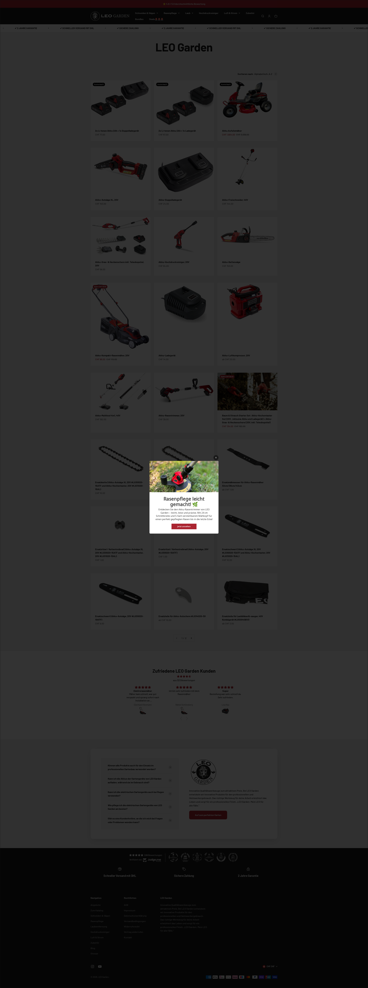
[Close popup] (215, 457)
